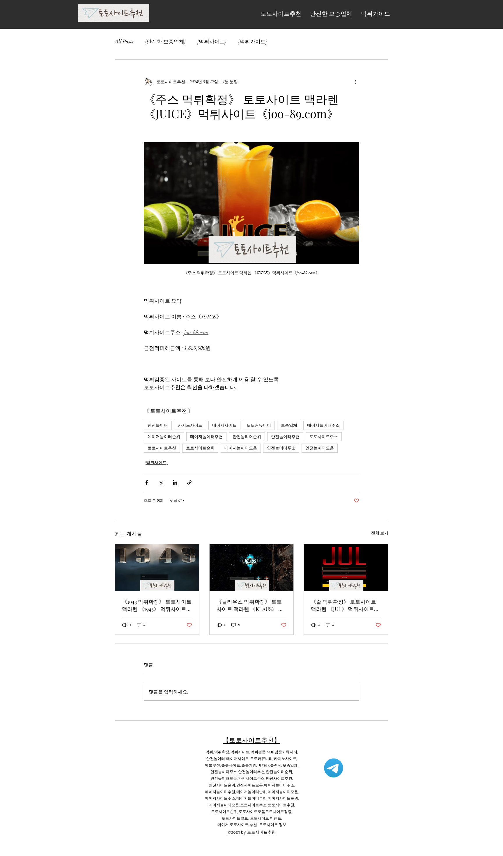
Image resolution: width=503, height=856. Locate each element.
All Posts (124, 41)
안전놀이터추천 (285, 436)
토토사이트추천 (162, 448)
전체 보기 (379, 533)
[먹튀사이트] (211, 41)
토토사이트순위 (200, 448)
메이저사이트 (224, 425)
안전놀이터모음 (319, 448)
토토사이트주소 (323, 436)
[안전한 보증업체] (165, 41)
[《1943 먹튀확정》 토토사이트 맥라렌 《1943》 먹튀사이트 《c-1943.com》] (157, 567)
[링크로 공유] (189, 482)
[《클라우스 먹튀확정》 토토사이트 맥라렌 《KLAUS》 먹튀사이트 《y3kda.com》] (252, 567)
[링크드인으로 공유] (175, 482)
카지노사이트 (190, 425)
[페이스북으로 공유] (146, 482)
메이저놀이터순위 (164, 436)
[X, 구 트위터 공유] (161, 482)
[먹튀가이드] (252, 41)
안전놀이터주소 (281, 448)
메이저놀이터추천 (206, 436)
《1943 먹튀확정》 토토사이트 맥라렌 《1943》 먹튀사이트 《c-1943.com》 (157, 605)
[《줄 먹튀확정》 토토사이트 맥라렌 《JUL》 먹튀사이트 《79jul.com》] (346, 567)
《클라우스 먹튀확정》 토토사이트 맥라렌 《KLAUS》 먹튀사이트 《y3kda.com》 (250, 605)
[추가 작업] (355, 81)
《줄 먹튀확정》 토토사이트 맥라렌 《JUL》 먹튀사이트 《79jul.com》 (343, 605)
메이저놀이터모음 (240, 448)
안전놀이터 (158, 425)
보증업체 (289, 425)
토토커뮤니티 (259, 425)
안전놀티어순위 (247, 436)
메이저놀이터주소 (323, 425)
